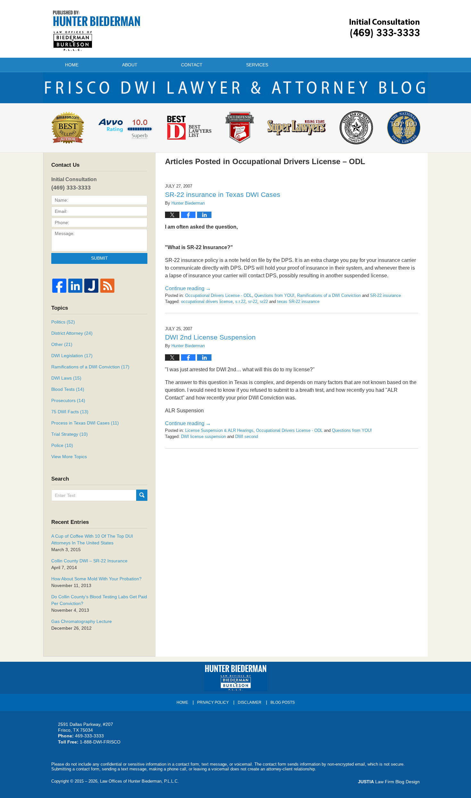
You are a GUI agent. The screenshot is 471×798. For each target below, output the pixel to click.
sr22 (264, 301)
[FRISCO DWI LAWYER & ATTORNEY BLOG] (235, 87)
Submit (99, 258)
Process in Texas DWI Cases (85, 422)
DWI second (246, 436)
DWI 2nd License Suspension (210, 337)
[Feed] (107, 286)
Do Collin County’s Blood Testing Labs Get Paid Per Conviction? (99, 600)
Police (62, 445)
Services (257, 64)
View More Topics (69, 456)
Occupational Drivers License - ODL (218, 295)
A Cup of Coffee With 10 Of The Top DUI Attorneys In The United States (92, 539)
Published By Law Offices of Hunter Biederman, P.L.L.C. (385, 28)
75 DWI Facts (69, 411)
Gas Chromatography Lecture (81, 621)
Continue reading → (188, 288)
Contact (191, 64)
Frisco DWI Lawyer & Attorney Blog (96, 31)
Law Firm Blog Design (389, 781)
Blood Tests (67, 389)
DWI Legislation (72, 355)
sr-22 (252, 301)
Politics (63, 321)
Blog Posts (282, 702)
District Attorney (72, 333)
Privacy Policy (213, 702)
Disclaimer (249, 702)
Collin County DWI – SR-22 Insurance (89, 560)
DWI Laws (66, 378)
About (129, 64)
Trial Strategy (69, 434)
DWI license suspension (203, 436)
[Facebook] (59, 286)
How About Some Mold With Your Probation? (96, 578)
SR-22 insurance (385, 295)
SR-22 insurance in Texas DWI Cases (222, 194)
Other (61, 344)
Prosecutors (68, 400)
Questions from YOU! (274, 295)
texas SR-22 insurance (298, 301)
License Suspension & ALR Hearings (219, 430)
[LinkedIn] (75, 286)
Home (71, 64)
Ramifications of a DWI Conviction (329, 295)
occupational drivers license (207, 301)
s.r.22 (240, 301)
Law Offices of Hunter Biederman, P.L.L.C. (139, 781)
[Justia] (91, 286)
